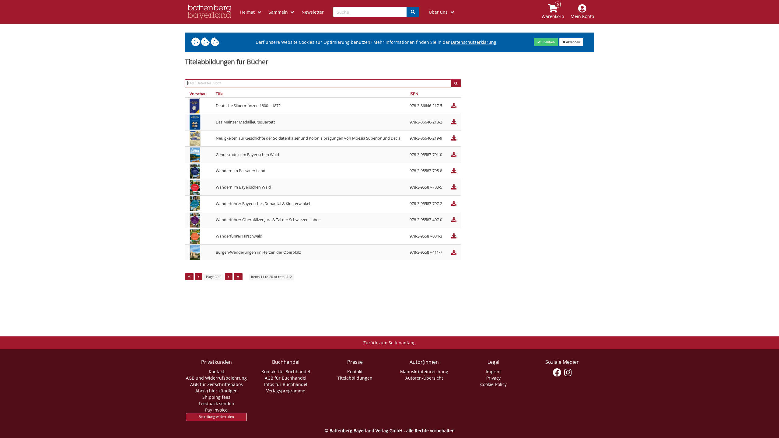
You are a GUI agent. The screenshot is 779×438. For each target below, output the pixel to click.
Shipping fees (216, 397)
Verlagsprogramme (285, 391)
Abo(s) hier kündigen (216, 391)
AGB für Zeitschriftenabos (216, 384)
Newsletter (313, 12)
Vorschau (198, 93)
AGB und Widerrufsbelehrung (216, 378)
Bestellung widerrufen (216, 417)
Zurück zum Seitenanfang (389, 343)
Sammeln (278, 12)
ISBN (414, 93)
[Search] (413, 12)
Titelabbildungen (354, 378)
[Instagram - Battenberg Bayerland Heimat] (568, 372)
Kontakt (216, 371)
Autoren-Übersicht (424, 378)
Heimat (247, 12)
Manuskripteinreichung (424, 371)
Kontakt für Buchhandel (285, 371)
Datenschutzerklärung (473, 42)
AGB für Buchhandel (285, 378)
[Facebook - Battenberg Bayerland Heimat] (557, 372)
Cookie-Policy (493, 384)
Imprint (493, 371)
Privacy (493, 378)
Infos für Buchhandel (285, 384)
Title (219, 93)
